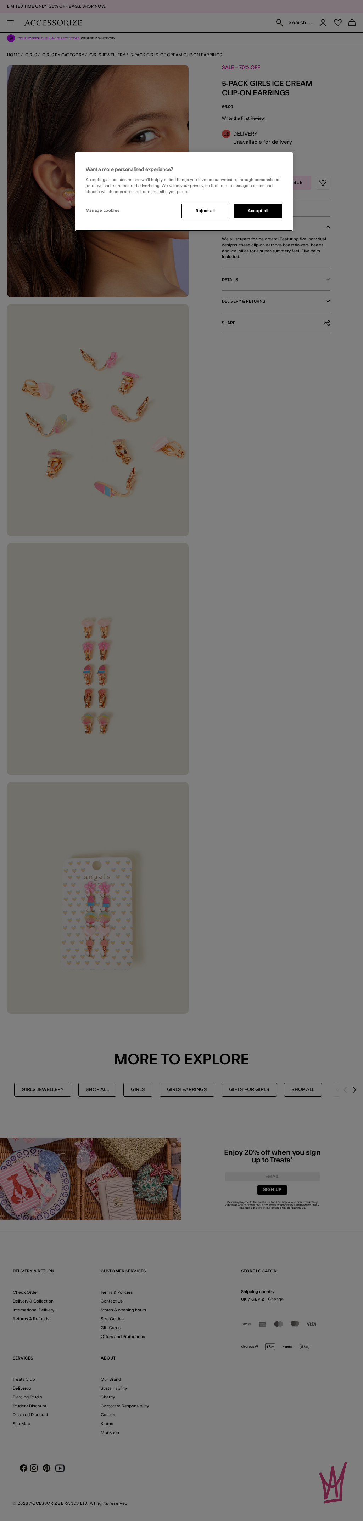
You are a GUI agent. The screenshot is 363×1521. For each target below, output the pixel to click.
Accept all (258, 211)
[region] (184, 192)
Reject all (205, 211)
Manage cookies (103, 210)
